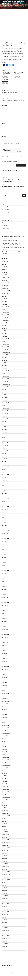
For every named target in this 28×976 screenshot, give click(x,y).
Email (3, 130)
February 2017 (5, 562)
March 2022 (4, 400)
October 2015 (5, 605)
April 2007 (4, 829)
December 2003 (6, 935)
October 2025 (5, 288)
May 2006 (4, 858)
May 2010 (4, 775)
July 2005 (4, 885)
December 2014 (5, 632)
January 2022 (5, 405)
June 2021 (4, 424)
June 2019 (4, 488)
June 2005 (4, 887)
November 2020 (6, 442)
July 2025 (4, 296)
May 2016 (4, 586)
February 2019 (5, 498)
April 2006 (4, 861)
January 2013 (5, 690)
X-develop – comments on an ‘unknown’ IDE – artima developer (19, 73)
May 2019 (4, 490)
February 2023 (5, 370)
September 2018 (6, 512)
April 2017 (4, 557)
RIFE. (23, 53)
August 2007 (5, 818)
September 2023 (6, 352)
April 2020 (4, 461)
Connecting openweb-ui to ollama (10, 240)
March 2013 (4, 685)
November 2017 (5, 538)
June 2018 (4, 520)
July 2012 (4, 706)
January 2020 (5, 469)
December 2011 (5, 725)
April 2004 (4, 925)
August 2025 (5, 293)
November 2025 (6, 285)
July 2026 (4, 264)
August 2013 (5, 674)
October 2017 (5, 541)
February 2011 (5, 751)
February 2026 (5, 277)
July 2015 (4, 613)
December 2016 (5, 568)
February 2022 (5, 402)
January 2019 (5, 501)
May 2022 (4, 394)
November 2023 (6, 346)
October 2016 (5, 573)
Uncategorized (5, 228)
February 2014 (5, 658)
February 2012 (5, 720)
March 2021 (4, 432)
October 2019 (5, 477)
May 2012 (4, 712)
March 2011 (4, 749)
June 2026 (4, 266)
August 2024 (5, 322)
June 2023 (4, 360)
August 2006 (5, 850)
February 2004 (5, 930)
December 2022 (5, 376)
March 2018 (4, 528)
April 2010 (4, 778)
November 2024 (6, 314)
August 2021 (5, 418)
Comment (4, 105)
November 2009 (6, 791)
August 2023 (5, 354)
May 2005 (4, 890)
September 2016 (6, 576)
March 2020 (5, 464)
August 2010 (5, 767)
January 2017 (5, 565)
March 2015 (4, 624)
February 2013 (5, 688)
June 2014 (4, 648)
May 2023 (4, 362)
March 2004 (5, 927)
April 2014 (4, 653)
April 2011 (4, 746)
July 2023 (4, 357)
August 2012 (5, 703)
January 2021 (5, 437)
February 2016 (5, 594)
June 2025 (4, 298)
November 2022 (5, 378)
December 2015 (5, 600)
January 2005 (5, 901)
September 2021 (6, 416)
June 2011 (4, 741)
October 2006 (5, 845)
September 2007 (6, 815)
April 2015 (4, 621)
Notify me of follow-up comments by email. (12, 156)
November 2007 (6, 810)
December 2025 (6, 282)
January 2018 (5, 533)
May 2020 (4, 458)
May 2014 (4, 650)
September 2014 (6, 640)
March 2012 (4, 717)
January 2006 (5, 869)
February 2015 (5, 626)
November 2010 (5, 759)
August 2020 (5, 450)
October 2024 (5, 317)
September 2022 (6, 384)
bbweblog (6, 92)
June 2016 (4, 584)
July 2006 (4, 853)
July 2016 (4, 581)
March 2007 (5, 831)
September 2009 (6, 797)
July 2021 (4, 421)
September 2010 (6, 765)
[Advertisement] (14, 23)
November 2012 (5, 696)
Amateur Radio (5, 220)
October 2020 (5, 445)
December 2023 (6, 344)
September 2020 (6, 448)
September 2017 (6, 544)
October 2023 (5, 349)
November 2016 (5, 570)
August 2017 (5, 546)
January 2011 (5, 754)
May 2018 (4, 522)
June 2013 (4, 677)
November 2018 (5, 506)
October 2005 (5, 877)
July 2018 (4, 517)
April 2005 (4, 893)
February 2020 (5, 466)
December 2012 (5, 693)
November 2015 (5, 602)
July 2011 (4, 738)
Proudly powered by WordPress (8, 972)
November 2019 (5, 474)
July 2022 (4, 389)
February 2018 (5, 530)
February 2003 (5, 946)
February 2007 (5, 834)
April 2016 (4, 589)
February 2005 (5, 898)
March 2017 (4, 560)
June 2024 (4, 328)
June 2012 (4, 709)
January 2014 (5, 661)
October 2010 (5, 762)
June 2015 (4, 616)
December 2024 (6, 312)
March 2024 (5, 336)
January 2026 (5, 280)
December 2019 (5, 472)
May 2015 (4, 618)
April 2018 (4, 525)
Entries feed (5, 206)
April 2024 (4, 333)
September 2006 (6, 847)
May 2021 (4, 426)
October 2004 (5, 909)
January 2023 (5, 373)
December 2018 (5, 504)
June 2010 (4, 773)
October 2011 (5, 730)
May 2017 (4, 554)
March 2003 (5, 943)
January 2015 (5, 629)
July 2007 (4, 821)
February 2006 (5, 866)
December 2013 (5, 664)
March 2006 (5, 863)
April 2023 (4, 365)
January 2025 (5, 309)
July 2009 (4, 802)
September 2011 (6, 733)
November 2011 (5, 727)
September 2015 (6, 608)
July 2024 (4, 325)
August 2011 (5, 735)
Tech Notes (4, 225)
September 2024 (6, 320)
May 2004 (4, 922)
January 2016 (5, 597)
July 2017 (4, 549)
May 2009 (4, 807)
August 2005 (5, 882)
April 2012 (4, 714)
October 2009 (5, 794)
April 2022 (4, 397)
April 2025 (4, 301)
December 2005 (6, 871)
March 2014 (4, 656)
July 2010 (4, 770)
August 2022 (5, 386)
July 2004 (4, 917)
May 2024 (4, 330)
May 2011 (4, 744)
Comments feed (6, 209)
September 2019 (6, 480)
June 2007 (4, 823)
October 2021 (5, 413)
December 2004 (6, 903)
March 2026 (5, 274)
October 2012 (5, 698)
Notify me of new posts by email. (9, 161)
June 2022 (4, 392)
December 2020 (6, 440)
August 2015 (5, 610)
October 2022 (5, 381)
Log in (3, 204)
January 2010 (5, 786)
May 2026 (4, 269)
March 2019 (4, 496)
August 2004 (5, 914)
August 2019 (5, 482)
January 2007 (5, 837)
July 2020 (4, 453)
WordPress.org (5, 212)
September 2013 (6, 672)
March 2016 (4, 592)
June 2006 (4, 855)
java (11, 92)
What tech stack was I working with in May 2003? (6, 73)
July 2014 (4, 645)
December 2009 (6, 789)
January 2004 (5, 933)
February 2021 (5, 434)
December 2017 (5, 536)
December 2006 (6, 839)
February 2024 (5, 338)
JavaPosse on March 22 (9, 56)
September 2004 (6, 911)
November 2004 (6, 906)
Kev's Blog (6, 90)
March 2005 (5, 895)
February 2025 (5, 306)
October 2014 (5, 637)
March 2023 (5, 368)
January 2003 (5, 949)
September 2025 (6, 290)
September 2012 (6, 701)
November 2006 (6, 842)
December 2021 (5, 408)
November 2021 (5, 410)
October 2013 (5, 669)
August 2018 (5, 514)
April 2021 (4, 429)
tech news (15, 92)
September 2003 (6, 941)
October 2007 (5, 813)
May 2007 (4, 826)
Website (4, 136)
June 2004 (4, 919)
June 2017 (4, 552)
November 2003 (6, 938)
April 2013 (4, 682)
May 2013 (4, 680)
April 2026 (4, 272)
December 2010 (5, 757)
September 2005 (6, 879)
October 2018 (5, 509)
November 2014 (5, 634)
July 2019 (4, 485)
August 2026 (5, 261)
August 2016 (5, 578)
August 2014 (5, 642)
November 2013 (5, 666)
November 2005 (6, 874)
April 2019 (4, 493)
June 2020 (4, 456)
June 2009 (4, 805)
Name (3, 123)
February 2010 (5, 783)
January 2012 (5, 722)
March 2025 (5, 304)
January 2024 (5, 341)
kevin (13, 41)
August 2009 (5, 799)
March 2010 (4, 781)
